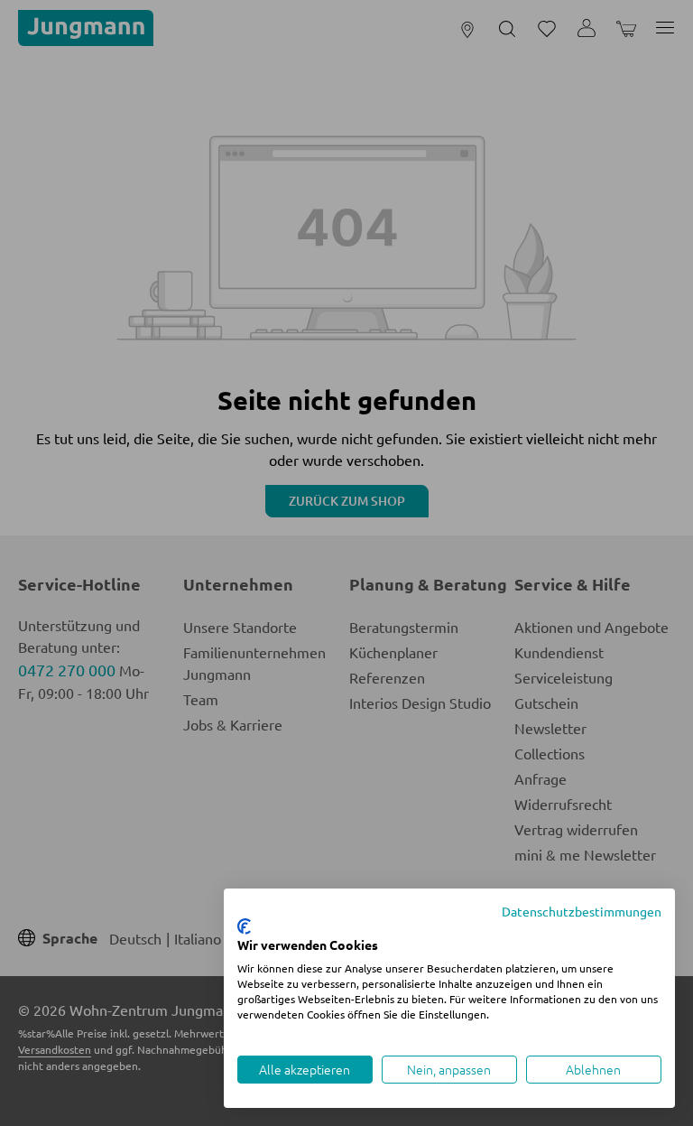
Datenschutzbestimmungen (581, 911)
